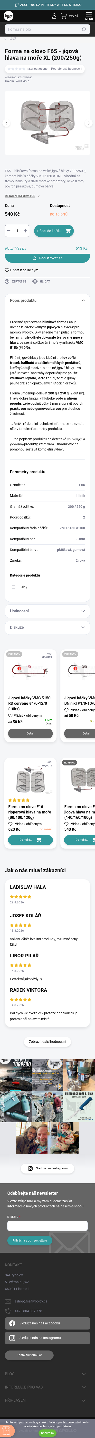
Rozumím (47, 1433)
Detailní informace (20, 196)
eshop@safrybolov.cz (31, 1301)
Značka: (17, 81)
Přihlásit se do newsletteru (29, 1240)
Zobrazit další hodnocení (47, 1042)
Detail (30, 733)
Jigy (24, 587)
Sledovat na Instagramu (52, 1168)
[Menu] (89, 16)
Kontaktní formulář (29, 1355)
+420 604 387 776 (28, 1311)
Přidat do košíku (49, 231)
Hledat (83, 29)
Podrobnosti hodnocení (66, 68)
